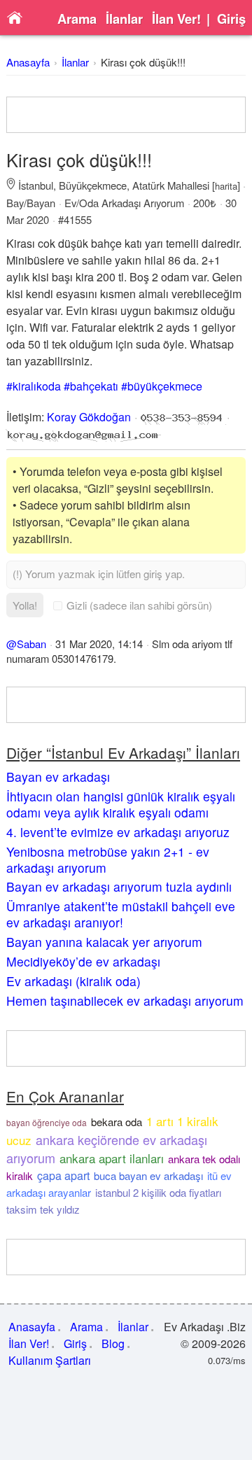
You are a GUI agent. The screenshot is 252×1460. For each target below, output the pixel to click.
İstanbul (35, 185)
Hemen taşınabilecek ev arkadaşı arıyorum (125, 1000)
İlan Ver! (176, 18)
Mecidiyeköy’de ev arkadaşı (83, 961)
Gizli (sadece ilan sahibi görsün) (139, 605)
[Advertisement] (126, 114)
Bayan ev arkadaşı (58, 776)
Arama (77, 18)
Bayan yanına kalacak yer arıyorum (104, 941)
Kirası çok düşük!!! (143, 62)
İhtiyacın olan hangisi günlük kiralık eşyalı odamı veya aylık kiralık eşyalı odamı (120, 804)
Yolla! (25, 605)
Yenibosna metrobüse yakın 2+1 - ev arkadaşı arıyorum (107, 859)
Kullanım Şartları (49, 1360)
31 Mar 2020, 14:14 (99, 643)
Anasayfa (28, 62)
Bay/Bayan (30, 202)
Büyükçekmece (93, 185)
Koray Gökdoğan (89, 417)
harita (226, 185)
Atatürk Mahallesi (170, 185)
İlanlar (124, 18)
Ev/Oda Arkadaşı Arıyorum (124, 202)
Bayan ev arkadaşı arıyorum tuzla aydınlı (119, 886)
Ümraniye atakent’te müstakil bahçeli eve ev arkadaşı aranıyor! (120, 914)
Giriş (231, 18)
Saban (31, 643)
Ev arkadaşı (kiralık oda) (73, 981)
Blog (113, 1343)
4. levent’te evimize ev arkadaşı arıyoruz (118, 832)
